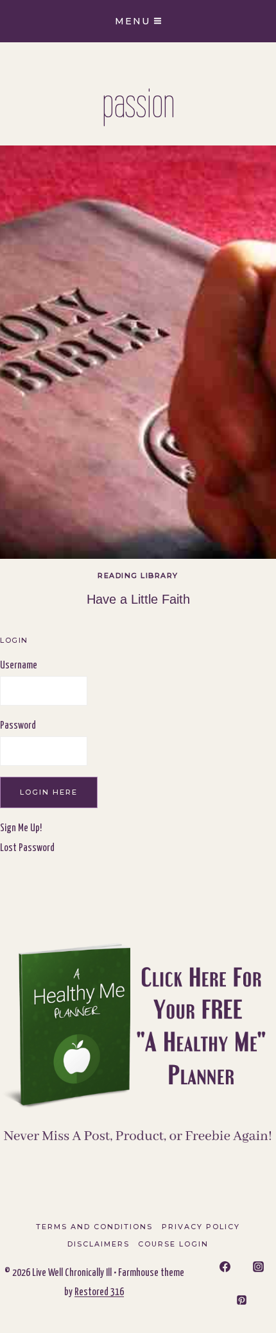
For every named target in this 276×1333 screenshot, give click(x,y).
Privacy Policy (201, 1226)
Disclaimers (98, 1243)
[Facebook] (225, 1267)
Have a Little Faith (138, 599)
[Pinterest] (242, 1300)
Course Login (173, 1243)
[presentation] (138, 352)
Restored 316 (99, 1292)
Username (18, 665)
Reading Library (138, 575)
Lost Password (27, 848)
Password (18, 726)
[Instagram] (258, 1267)
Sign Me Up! (21, 828)
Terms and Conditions (94, 1226)
